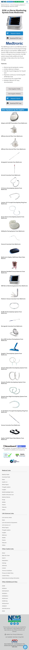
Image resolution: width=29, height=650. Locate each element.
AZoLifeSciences (6, 608)
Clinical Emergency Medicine (17, 5)
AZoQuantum (5, 603)
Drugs (3, 499)
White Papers (5, 484)
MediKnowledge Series (7, 492)
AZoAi (3, 611)
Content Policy (5, 575)
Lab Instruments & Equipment (9, 522)
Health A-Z (4, 482)
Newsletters (5, 560)
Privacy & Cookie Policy (7, 573)
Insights (4, 489)
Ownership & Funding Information (10, 578)
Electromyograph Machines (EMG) (9, 6)
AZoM (3, 586)
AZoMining (4, 601)
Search (4, 558)
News (3, 479)
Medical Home (5, 474)
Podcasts (4, 507)
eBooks (4, 502)
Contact (4, 568)
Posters (4, 504)
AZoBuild (4, 606)
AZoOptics (4, 593)
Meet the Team (6, 555)
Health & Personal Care (8, 494)
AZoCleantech (5, 591)
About (3, 553)
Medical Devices (5, 5)
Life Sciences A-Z (6, 525)
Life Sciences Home (7, 517)
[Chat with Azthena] (25, 647)
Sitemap (4, 563)
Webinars (4, 535)
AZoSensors (5, 598)
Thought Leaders (6, 487)
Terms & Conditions (7, 570)
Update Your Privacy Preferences (14, 634)
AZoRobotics (5, 596)
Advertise (4, 565)
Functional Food (6, 477)
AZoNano (4, 588)
